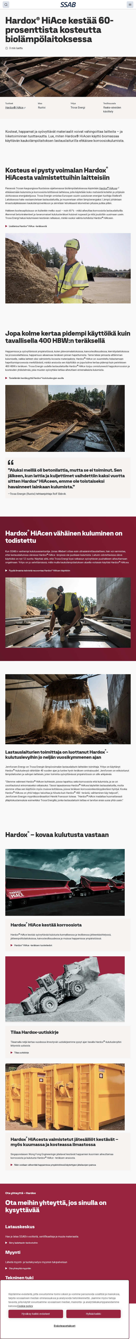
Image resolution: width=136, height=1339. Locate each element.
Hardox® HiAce (14, 107)
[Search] (6, 4)
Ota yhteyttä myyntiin (20, 1268)
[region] (64, 1309)
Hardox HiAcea (108, 188)
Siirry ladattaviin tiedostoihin (23, 1242)
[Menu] (130, 4)
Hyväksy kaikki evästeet (36, 1313)
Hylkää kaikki (93, 1313)
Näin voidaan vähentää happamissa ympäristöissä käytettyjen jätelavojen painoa (55, 1164)
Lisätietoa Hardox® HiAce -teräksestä (28, 226)
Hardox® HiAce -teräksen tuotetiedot (33, 945)
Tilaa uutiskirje (21, 1052)
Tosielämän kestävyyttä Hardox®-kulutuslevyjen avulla (36, 378)
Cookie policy (25, 1306)
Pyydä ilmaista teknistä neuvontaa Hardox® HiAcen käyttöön (39, 570)
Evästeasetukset (64, 1325)
